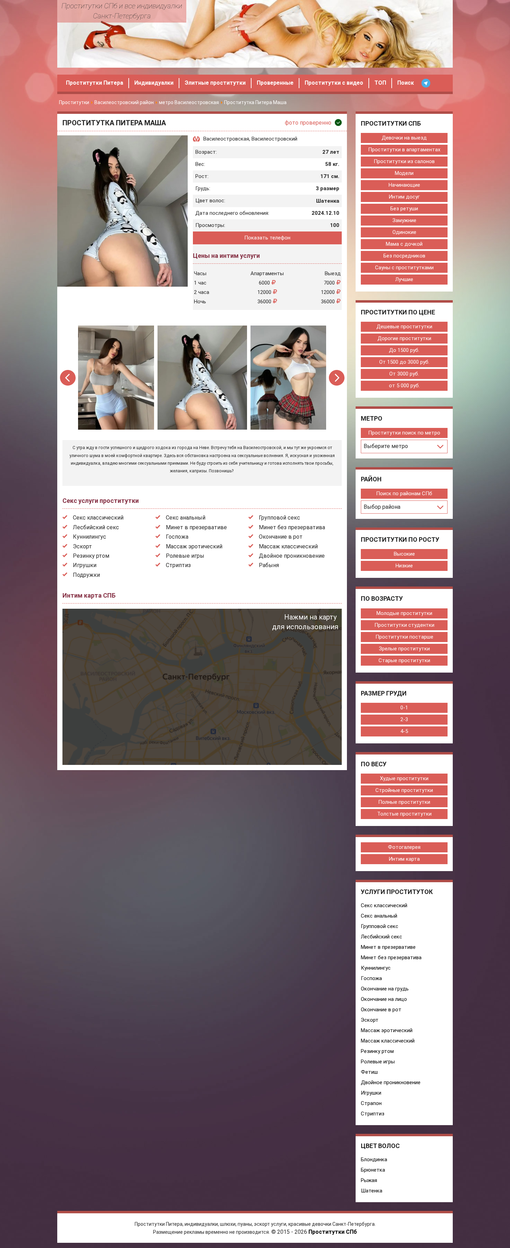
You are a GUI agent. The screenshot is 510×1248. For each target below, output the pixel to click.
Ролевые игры (185, 556)
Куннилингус (89, 536)
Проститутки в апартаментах (404, 149)
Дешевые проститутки (404, 326)
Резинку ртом (91, 556)
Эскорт (82, 546)
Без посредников (404, 256)
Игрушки (84, 565)
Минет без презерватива (292, 527)
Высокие (404, 554)
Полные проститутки (404, 802)
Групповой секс (279, 517)
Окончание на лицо (384, 999)
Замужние (404, 220)
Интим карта (404, 859)
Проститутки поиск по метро (404, 433)
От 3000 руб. (404, 374)
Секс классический (98, 517)
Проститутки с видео (334, 82)
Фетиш (369, 1072)
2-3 (404, 719)
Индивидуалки (153, 82)
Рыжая (369, 1180)
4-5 (404, 731)
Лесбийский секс (96, 527)
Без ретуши (404, 208)
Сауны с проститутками (404, 267)
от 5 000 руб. (404, 385)
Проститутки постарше (404, 637)
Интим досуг (404, 197)
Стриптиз (178, 565)
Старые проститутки (404, 660)
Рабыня (269, 565)
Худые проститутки (404, 778)
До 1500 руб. (404, 350)
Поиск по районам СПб (404, 493)
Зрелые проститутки (404, 649)
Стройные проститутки (404, 790)
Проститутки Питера (94, 82)
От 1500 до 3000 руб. (404, 362)
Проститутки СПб (332, 1232)
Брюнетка (373, 1170)
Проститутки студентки (404, 625)
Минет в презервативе (196, 527)
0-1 (404, 708)
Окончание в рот (281, 536)
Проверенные (275, 82)
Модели (404, 173)
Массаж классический (288, 546)
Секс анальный (185, 517)
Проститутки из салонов (404, 161)
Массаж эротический (194, 546)
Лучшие (404, 279)
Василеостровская (226, 139)
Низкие (404, 566)
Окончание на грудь (385, 989)
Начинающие (404, 185)
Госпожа (177, 536)
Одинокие (404, 232)
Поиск (405, 82)
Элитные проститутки (215, 82)
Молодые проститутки (404, 613)
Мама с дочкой (404, 244)
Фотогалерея (404, 847)
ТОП (380, 82)
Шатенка (371, 1191)
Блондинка (374, 1159)
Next (336, 377)
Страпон (371, 1103)
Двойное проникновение (292, 556)
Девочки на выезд (404, 138)
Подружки (86, 575)
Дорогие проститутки (404, 338)
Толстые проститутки (404, 814)
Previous (68, 377)
